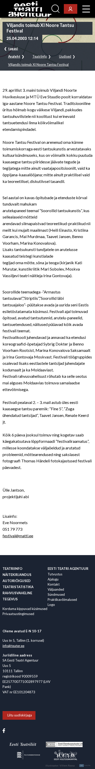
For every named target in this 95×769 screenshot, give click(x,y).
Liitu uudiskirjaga (19, 715)
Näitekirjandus (17, 575)
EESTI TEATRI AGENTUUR (68, 569)
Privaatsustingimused (18, 614)
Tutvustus (55, 574)
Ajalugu (53, 579)
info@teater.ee (13, 646)
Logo (51, 605)
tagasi (13, 48)
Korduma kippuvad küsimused (25, 609)
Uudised (65, 56)
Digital (86, 765)
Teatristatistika (18, 587)
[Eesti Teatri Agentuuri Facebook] (4, 730)
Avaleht (14, 56)
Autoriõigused (17, 581)
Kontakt (54, 584)
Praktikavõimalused (62, 600)
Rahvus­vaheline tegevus (17, 596)
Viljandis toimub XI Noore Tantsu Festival (38, 65)
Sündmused (56, 594)
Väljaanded (56, 589)
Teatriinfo (39, 56)
